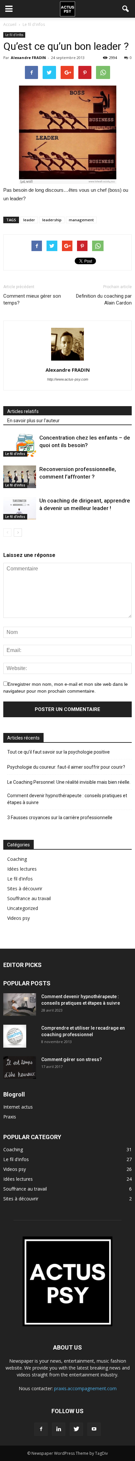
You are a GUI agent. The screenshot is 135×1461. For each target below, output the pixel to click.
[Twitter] (76, 1429)
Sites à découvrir (24, 888)
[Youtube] (94, 1429)
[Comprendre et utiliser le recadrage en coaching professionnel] (14, 1036)
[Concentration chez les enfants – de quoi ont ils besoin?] (19, 445)
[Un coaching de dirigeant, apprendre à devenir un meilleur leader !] (19, 508)
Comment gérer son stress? (71, 1059)
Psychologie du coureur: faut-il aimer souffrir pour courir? (66, 767)
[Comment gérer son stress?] (19, 1067)
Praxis (9, 1117)
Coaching (17, 859)
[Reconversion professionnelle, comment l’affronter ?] (19, 476)
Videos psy (18, 918)
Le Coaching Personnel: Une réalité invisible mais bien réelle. (68, 782)
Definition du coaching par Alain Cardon (104, 299)
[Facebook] (41, 1429)
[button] (126, 9)
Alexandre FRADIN (28, 57)
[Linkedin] (58, 1429)
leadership (52, 219)
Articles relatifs (23, 411)
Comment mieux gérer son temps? (32, 299)
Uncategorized (22, 908)
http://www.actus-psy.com (67, 379)
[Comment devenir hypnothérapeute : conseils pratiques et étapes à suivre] (19, 1004)
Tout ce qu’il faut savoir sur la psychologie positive (58, 752)
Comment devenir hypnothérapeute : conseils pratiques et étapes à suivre (67, 799)
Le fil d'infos (14, 34)
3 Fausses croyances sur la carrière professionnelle (59, 817)
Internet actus (18, 1107)
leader (29, 219)
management (81, 219)
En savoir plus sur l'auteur (33, 420)
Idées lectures (22, 869)
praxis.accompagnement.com (85, 1388)
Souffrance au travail (29, 898)
